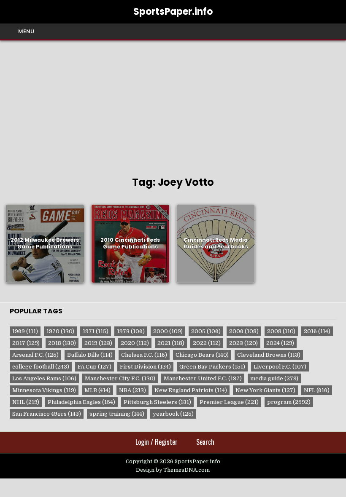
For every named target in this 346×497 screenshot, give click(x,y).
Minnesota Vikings (44, 390)
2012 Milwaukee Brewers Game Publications (45, 243)
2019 (98, 343)
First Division (145, 366)
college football (40, 366)
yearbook (173, 414)
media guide (274, 378)
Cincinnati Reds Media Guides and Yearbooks (216, 243)
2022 (207, 343)
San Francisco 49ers (46, 414)
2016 (317, 331)
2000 (168, 331)
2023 (243, 343)
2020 (135, 343)
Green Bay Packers (212, 366)
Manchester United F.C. (203, 378)
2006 (244, 331)
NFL (317, 390)
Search (205, 442)
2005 (206, 331)
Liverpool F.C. (280, 366)
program (289, 402)
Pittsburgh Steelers (157, 402)
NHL (25, 402)
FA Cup (94, 366)
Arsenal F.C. (35, 355)
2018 (62, 343)
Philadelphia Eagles (81, 402)
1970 (60, 331)
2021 (170, 343)
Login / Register (156, 442)
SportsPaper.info (173, 11)
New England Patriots (190, 390)
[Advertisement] (173, 104)
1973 (131, 331)
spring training (116, 414)
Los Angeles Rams (44, 378)
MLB (97, 390)
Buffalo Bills (90, 355)
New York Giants (265, 390)
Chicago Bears (202, 355)
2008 (281, 331)
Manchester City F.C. (120, 378)
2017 (26, 343)
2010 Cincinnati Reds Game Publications (130, 243)
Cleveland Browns (268, 355)
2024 (280, 343)
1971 (95, 331)
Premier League (229, 402)
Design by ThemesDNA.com (173, 470)
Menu (26, 31)
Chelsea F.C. (144, 355)
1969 (25, 331)
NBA (132, 390)
